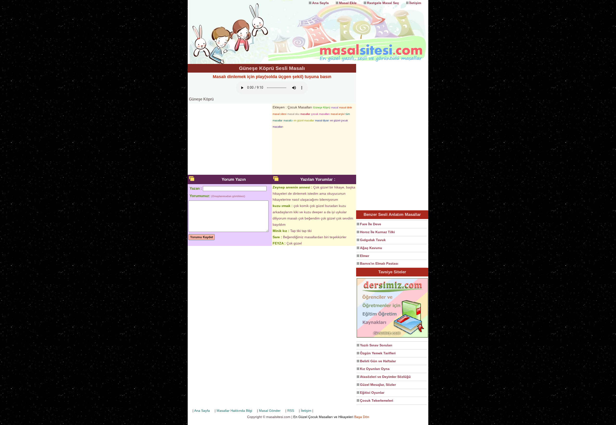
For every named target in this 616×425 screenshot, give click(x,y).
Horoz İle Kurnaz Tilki (377, 232)
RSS (290, 410)
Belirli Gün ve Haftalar (378, 361)
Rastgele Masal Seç (383, 3)
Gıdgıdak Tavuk (373, 240)
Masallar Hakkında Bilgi (234, 410)
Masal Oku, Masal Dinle (236, 27)
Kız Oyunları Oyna (375, 369)
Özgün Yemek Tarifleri (378, 353)
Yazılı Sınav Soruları (376, 345)
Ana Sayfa (320, 3)
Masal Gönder (270, 410)
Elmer (364, 256)
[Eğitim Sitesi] (392, 337)
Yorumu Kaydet (201, 237)
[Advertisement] (392, 136)
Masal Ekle (348, 3)
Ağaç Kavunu (371, 248)
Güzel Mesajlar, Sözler (378, 385)
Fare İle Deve (370, 224)
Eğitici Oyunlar (372, 392)
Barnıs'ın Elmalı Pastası (379, 263)
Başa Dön (361, 417)
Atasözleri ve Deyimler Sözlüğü (385, 377)
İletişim (415, 3)
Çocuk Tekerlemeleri (376, 400)
